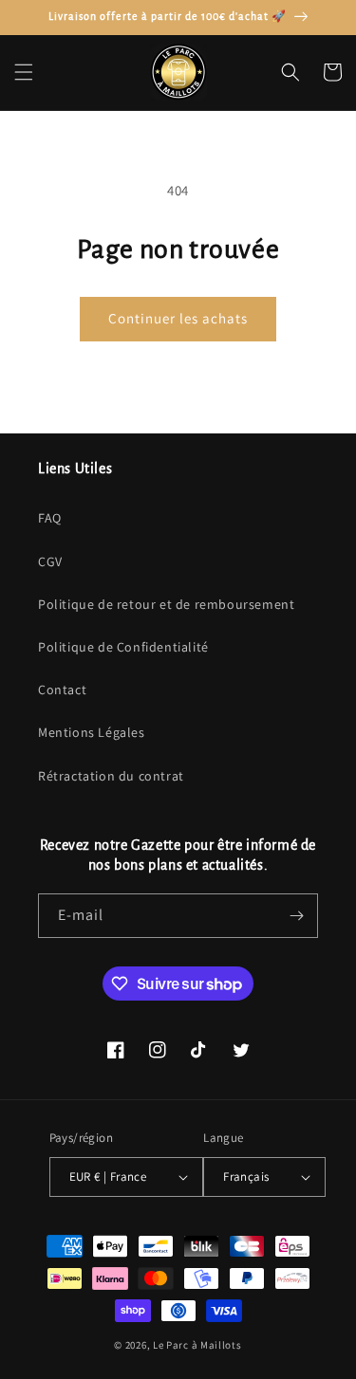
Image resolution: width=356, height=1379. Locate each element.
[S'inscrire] (296, 915)
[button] (24, 72)
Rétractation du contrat (111, 775)
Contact (62, 689)
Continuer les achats (178, 318)
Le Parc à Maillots (197, 1344)
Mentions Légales (91, 732)
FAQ (50, 517)
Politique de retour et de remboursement (166, 604)
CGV (50, 561)
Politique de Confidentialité (123, 646)
